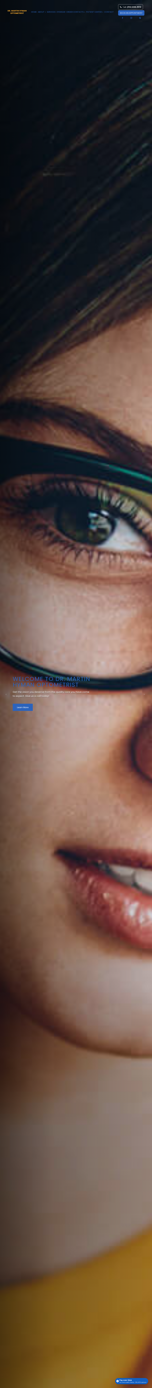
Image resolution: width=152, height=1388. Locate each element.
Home (34, 12)
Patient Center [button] (94, 12)
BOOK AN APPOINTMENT (131, 13)
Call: (132, 7)
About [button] (41, 12)
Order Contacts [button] (75, 12)
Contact (109, 12)
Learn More (22, 707)
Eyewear (61, 12)
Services (51, 12)
